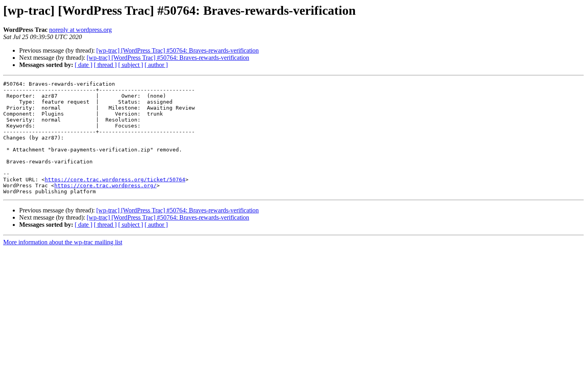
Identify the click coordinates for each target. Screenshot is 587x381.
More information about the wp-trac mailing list (62, 242)
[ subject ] (130, 64)
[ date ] (83, 64)
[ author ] (156, 64)
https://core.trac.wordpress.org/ (105, 186)
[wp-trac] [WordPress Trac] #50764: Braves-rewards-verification (177, 50)
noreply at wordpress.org (80, 29)
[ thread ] (105, 64)
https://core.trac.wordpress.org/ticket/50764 (115, 180)
